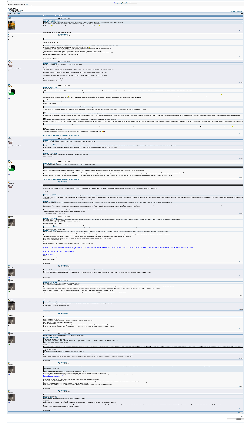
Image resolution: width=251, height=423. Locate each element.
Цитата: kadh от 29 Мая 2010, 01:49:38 (50, 163)
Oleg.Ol (9, 34)
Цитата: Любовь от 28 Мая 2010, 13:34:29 (50, 337)
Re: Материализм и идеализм (63, 17)
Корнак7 (21, 10)
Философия (13, 10)
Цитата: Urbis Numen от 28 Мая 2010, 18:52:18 (52, 21)
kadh (9, 60)
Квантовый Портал (12, 8)
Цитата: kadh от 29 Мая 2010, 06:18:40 (50, 397)
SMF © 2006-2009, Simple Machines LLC (129, 421)
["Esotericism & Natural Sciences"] (9, 98)
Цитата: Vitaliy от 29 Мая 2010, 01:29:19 (50, 140)
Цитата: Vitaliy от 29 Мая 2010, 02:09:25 (50, 201)
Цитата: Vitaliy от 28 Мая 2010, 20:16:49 (50, 153)
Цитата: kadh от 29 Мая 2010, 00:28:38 (50, 87)
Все (19, 13)
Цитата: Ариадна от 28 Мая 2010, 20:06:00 (50, 20)
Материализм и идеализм (16, 11)
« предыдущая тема (233, 11)
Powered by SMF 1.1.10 (118, 421)
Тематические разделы (14, 9)
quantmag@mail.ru (26, 5)
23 (17, 13)
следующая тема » (240, 11)
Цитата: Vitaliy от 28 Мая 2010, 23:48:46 (50, 63)
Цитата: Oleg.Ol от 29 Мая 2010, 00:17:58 (50, 282)
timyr (9, 215)
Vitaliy (9, 84)
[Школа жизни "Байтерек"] (9, 277)
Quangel (9, 17)
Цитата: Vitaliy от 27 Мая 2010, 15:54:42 (50, 226)
